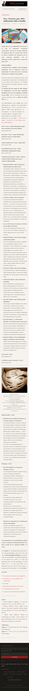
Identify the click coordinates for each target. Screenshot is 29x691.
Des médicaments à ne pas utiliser (11, 589)
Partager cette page (15, 679)
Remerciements (19, 674)
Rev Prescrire (11, 604)
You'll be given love (14, 631)
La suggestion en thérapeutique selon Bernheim (14, 591)
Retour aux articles (8, 9)
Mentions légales (12, 674)
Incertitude (5, 583)
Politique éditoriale (11, 671)
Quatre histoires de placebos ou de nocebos (13, 586)
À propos (5, 671)
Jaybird (23, 631)
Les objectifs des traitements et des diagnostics (14, 576)
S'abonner (14, 657)
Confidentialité (5, 674)
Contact (24, 674)
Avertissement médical (21, 671)
